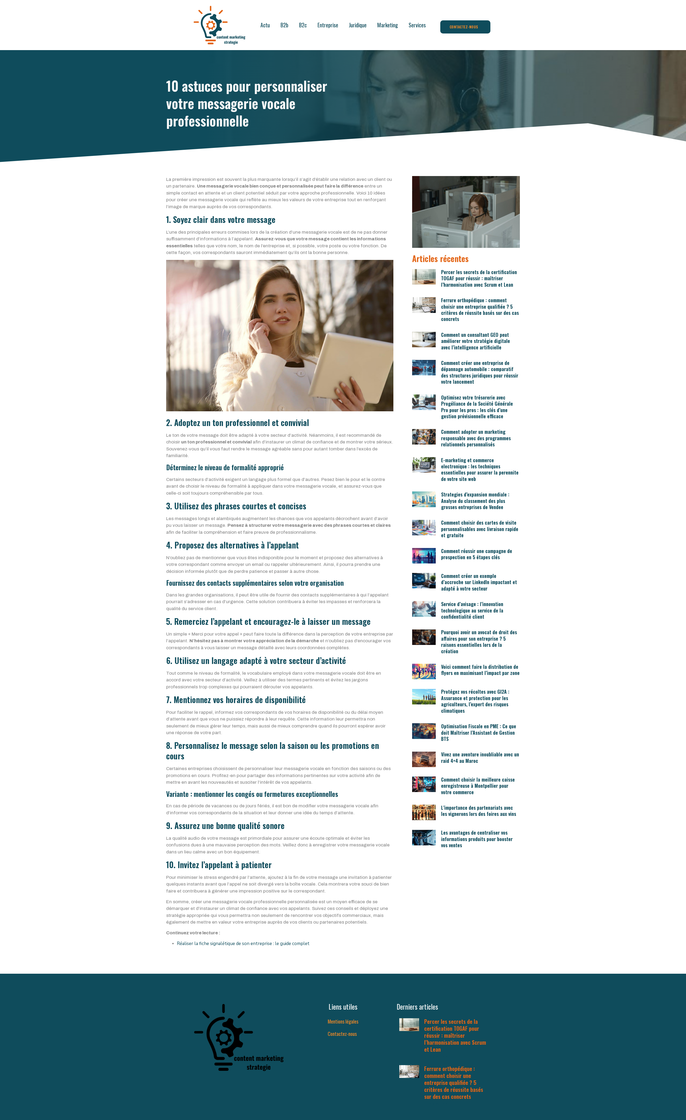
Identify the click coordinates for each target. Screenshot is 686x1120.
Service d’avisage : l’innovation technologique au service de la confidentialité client (472, 610)
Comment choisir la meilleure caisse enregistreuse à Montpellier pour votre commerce (478, 786)
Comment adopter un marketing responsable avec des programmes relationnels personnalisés (476, 438)
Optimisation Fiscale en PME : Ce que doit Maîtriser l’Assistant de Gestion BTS (478, 732)
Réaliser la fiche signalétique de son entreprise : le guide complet (243, 943)
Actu (265, 25)
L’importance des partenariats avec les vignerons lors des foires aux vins (478, 810)
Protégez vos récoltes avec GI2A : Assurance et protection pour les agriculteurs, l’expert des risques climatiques (475, 701)
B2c (303, 25)
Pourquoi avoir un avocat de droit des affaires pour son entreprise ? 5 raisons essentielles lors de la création (479, 641)
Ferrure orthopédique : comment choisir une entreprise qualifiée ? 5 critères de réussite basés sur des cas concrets (480, 309)
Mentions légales (343, 1021)
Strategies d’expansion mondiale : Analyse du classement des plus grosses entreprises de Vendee (475, 500)
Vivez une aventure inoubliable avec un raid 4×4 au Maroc (480, 757)
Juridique (358, 25)
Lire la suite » (436, 1056)
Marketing (387, 25)
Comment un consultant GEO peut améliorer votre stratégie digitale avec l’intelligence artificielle (475, 341)
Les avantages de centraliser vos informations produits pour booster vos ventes (477, 839)
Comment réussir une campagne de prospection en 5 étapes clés (476, 554)
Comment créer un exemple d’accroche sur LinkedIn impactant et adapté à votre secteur (479, 582)
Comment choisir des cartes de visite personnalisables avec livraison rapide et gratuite (479, 529)
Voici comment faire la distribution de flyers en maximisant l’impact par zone (480, 669)
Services (417, 25)
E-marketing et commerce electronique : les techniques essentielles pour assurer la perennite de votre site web (480, 469)
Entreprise (328, 25)
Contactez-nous (342, 1033)
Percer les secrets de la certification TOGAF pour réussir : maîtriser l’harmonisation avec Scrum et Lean (479, 278)
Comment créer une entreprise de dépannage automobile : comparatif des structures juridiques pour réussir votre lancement (479, 372)
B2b (284, 25)
